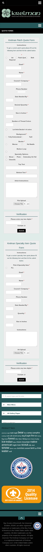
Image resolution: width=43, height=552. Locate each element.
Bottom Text (21, 172)
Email (21, 64)
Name (21, 72)
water (5, 451)
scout (24, 444)
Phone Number (21, 89)
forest (11, 438)
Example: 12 (21, 225)
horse (33, 439)
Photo (19, 157)
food (6, 439)
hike (16, 439)
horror (29, 439)
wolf (10, 451)
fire (32, 435)
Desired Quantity (21, 105)
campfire (36, 433)
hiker (20, 439)
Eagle (28, 436)
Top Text (21, 164)
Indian (9, 441)
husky (37, 439)
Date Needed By (21, 96)
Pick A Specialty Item (21, 265)
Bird (25, 433)
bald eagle (14, 433)
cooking (4, 436)
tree (39, 448)
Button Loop (21, 149)
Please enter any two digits (21, 219)
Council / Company (21, 81)
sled (33, 445)
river (19, 445)
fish (36, 436)
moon (18, 442)
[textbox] (21, 422)
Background (21, 134)
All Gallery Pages (13, 413)
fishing (39, 436)
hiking (24, 439)
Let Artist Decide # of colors (22, 129)
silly (30, 445)
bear (21, 432)
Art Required (12, 59)
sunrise (20, 448)
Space (11, 448)
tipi (36, 448)
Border (22, 141)
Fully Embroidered (14, 137)
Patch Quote (22, 58)
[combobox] (21, 421)
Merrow (14, 144)
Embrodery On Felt (29, 157)
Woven (11, 157)
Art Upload (22, 349)
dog (23, 436)
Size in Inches (21, 113)
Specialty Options (21, 154)
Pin (12, 268)
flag (3, 439)
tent (32, 448)
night (15, 445)
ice (3, 441)
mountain (26, 442)
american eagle (6, 433)
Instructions (21, 45)
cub (7, 436)
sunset (27, 448)
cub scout (13, 436)
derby (19, 436)
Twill (30, 137)
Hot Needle (30, 144)
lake (14, 442)
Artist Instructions (21, 181)
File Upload (21, 200)
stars (15, 448)
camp (29, 433)
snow (5, 447)
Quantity (21, 313)
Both (32, 58)
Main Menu (11, 405)
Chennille (12, 159)
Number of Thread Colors (21, 121)
